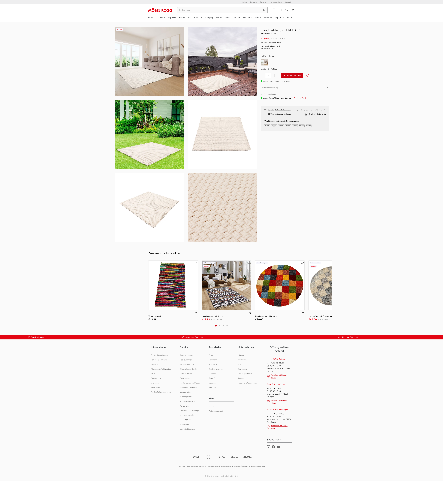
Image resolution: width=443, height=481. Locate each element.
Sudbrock (212, 373)
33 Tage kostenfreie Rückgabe (279, 114)
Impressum (155, 383)
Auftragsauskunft (216, 411)
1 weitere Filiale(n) (300, 98)
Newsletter (155, 387)
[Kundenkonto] (274, 10)
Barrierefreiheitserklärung (161, 392)
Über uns (241, 355)
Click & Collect (186, 373)
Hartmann (213, 360)
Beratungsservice (187, 364)
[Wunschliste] (287, 10)
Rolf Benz (213, 364)
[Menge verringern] (262, 75)
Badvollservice (186, 360)
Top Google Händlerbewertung (279, 110)
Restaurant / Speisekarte (247, 383)
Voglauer (212, 383)
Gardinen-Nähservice (188, 387)
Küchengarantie (186, 396)
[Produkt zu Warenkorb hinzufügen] (196, 313)
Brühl (211, 355)
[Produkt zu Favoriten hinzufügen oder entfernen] (307, 75)
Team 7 (212, 378)
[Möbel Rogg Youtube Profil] (278, 448)
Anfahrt (241, 378)
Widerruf (154, 364)
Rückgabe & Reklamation (161, 369)
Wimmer (212, 387)
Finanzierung (185, 378)
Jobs (239, 364)
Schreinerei (184, 424)
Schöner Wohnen (216, 369)
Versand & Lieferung (159, 360)
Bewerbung (242, 369)
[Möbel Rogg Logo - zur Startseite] (160, 10)
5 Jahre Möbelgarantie (317, 114)
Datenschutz (156, 378)
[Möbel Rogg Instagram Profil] (268, 448)
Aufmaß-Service (186, 355)
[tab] (216, 326)
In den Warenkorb (292, 75)
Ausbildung (242, 360)
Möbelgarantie (186, 420)
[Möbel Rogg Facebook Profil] (273, 448)
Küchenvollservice (187, 401)
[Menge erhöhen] (274, 75)
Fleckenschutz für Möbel (190, 383)
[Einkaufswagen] (293, 10)
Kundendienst (185, 406)
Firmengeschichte (245, 373)
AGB (153, 373)
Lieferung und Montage (189, 410)
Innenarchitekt (185, 392)
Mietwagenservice (187, 415)
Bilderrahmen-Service (188, 369)
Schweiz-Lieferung (187, 429)
